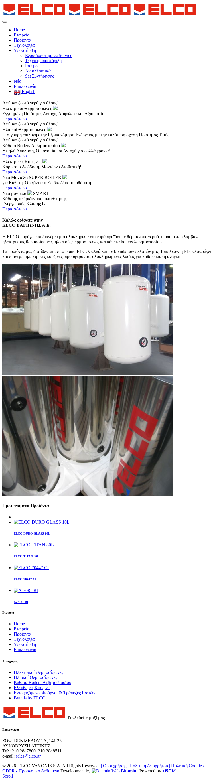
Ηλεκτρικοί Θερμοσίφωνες (38, 672)
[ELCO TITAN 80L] (34, 544)
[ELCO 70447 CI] (31, 567)
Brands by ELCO (30, 697)
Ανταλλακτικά (38, 70)
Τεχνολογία (24, 45)
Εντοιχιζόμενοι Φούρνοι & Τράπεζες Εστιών (54, 692)
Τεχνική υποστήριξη (43, 60)
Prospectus (34, 65)
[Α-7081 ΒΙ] (26, 590)
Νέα (17, 81)
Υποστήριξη (25, 50)
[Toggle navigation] (4, 22)
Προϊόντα (22, 40)
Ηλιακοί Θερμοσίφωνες (35, 677)
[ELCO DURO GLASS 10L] (42, 522)
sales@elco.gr (28, 756)
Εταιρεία (21, 35)
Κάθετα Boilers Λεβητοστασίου (42, 682)
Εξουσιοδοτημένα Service (48, 55)
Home (19, 29)
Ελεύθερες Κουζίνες (32, 687)
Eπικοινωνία (25, 86)
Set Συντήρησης (39, 76)
